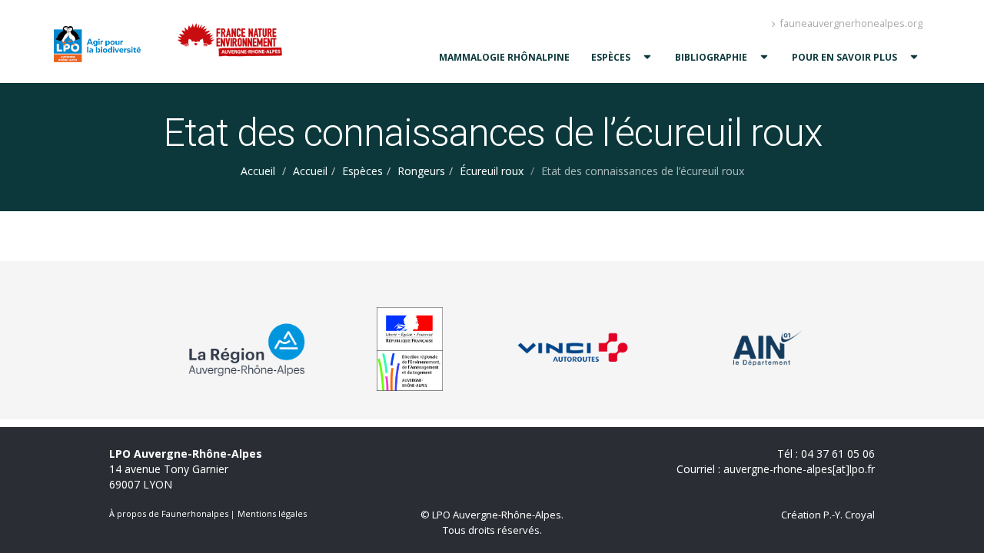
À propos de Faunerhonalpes (168, 513)
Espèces (610, 57)
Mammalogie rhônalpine (504, 57)
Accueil (258, 171)
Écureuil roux (492, 171)
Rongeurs (421, 171)
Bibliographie (711, 57)
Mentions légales (272, 513)
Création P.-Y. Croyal (828, 515)
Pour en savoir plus (844, 57)
